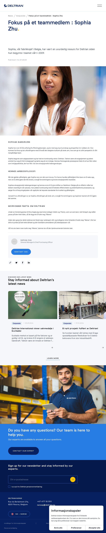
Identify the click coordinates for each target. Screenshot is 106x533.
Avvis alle (58, 528)
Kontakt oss (21, 252)
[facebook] (23, 263)
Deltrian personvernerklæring (31, 487)
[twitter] (17, 263)
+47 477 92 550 (44, 501)
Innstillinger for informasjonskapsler (15, 523)
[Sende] (72, 479)
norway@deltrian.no (46, 505)
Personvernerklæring (10, 528)
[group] (32, 321)
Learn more (53, 358)
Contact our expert (23, 451)
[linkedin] (29, 263)
